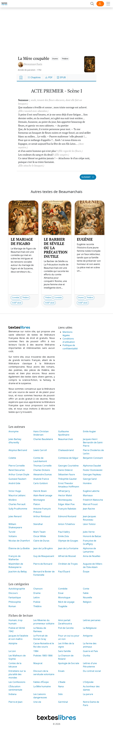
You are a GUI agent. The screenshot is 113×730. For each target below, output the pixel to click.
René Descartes (17, 470)
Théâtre (65, 58)
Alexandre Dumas (42, 474)
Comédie (15, 297)
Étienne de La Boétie (19, 548)
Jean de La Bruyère (43, 548)
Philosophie (15, 601)
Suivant (86, 177)
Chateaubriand (66, 450)
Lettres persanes (91, 620)
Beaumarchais (65, 439)
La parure (88, 694)
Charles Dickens (41, 470)
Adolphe (13, 643)
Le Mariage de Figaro (22, 241)
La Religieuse (89, 627)
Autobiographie (17, 588)
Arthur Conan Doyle (19, 474)
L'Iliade (61, 682)
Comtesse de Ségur (68, 457)
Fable (85, 593)
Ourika (86, 655)
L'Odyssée (88, 682)
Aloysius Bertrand (18, 450)
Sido (60, 694)
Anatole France (41, 478)
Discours (13, 593)
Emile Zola (63, 536)
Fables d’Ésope (41, 682)
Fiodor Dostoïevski (92, 470)
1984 (35, 651)
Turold (12, 531)
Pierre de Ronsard (42, 563)
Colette (12, 457)
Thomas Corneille (42, 465)
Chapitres (35, 77)
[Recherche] (92, 3)
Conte (86, 588)
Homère (87, 483)
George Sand (90, 478)
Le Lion (12, 651)
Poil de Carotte (66, 627)
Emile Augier (89, 431)
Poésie (36, 601)
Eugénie (85, 239)
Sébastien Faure (66, 474)
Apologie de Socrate (68, 663)
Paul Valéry (64, 531)
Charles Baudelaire (43, 439)
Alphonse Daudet (92, 465)
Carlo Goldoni (40, 483)
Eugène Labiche (91, 491)
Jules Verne (89, 531)
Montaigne (39, 499)
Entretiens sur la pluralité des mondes (17, 674)
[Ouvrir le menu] (108, 4)
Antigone (87, 635)
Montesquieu (65, 499)
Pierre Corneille (17, 465)
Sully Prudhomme (18, 508)
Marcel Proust (90, 504)
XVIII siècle (16, 302)
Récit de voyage (66, 601)
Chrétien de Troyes (68, 563)
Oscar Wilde (39, 536)
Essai (60, 593)
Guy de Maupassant (43, 556)
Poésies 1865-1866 (43, 655)
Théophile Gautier (67, 478)
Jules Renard (15, 516)
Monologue (64, 597)
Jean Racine (89, 508)
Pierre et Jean (15, 701)
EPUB (62, 77)
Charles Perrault (17, 504)
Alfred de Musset (67, 556)
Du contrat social (92, 670)
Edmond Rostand (67, 516)
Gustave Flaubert (17, 478)
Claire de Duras (41, 540)
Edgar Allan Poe (66, 504)
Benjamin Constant (93, 457)
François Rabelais (67, 508)
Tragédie (62, 606)
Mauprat (37, 663)
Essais (61, 670)
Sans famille (64, 651)
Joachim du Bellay (18, 571)
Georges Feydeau (92, 474)
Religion (87, 601)
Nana (61, 686)
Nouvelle (87, 597)
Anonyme (13, 431)
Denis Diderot (65, 470)
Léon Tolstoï (89, 524)
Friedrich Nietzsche (93, 499)
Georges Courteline (68, 465)
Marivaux (88, 495)
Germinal (63, 701)
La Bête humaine (42, 686)
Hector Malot (65, 495)
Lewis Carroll (40, 450)
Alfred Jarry (64, 491)
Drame (55, 58)
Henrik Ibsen (40, 491)
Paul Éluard (64, 571)
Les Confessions (17, 682)
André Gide (14, 483)
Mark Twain (39, 531)
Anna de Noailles (91, 556)
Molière (13, 499)
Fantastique (15, 597)
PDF (50, 77)
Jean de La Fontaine (68, 548)
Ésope (86, 571)
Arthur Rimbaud (41, 516)
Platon (36, 504)
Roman (12, 606)
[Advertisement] (56, 29)
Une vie (37, 701)
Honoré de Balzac (92, 536)
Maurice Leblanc (17, 495)
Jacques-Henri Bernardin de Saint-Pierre (93, 442)
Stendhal (38, 524)
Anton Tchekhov (66, 524)
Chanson (38, 588)
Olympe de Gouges (68, 540)
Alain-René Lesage (42, 495)
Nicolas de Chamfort (19, 540)
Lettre (36, 597)
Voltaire (13, 536)
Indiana (12, 694)
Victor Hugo (15, 491)
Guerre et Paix (90, 651)
